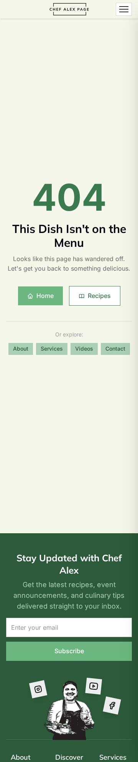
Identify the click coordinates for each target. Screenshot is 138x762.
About (20, 348)
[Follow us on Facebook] (112, 705)
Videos (84, 348)
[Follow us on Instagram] (38, 688)
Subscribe (69, 651)
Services (52, 348)
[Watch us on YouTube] (93, 686)
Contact (115, 348)
